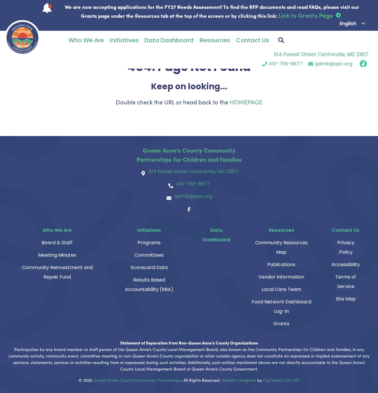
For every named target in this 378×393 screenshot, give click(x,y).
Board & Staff (57, 242)
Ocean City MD (284, 380)
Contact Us (252, 40)
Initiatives (124, 40)
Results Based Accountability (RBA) (149, 284)
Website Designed (239, 380)
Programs (149, 242)
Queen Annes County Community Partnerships (137, 380)
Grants (281, 323)
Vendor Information (281, 277)
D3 (265, 380)
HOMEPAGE (246, 102)
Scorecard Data (149, 267)
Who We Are (86, 40)
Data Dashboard (169, 40)
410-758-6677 (285, 63)
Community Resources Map (281, 247)
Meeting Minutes (57, 255)
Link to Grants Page (305, 15)
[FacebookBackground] (363, 63)
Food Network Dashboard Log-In (281, 306)
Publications (281, 264)
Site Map (346, 298)
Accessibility (345, 264)
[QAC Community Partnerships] (22, 38)
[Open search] (281, 40)
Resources (215, 40)
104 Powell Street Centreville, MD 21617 (321, 54)
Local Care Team (281, 289)
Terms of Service (345, 282)
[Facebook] (189, 209)
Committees (149, 255)
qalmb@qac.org (333, 63)
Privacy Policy (345, 247)
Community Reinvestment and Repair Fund (57, 272)
